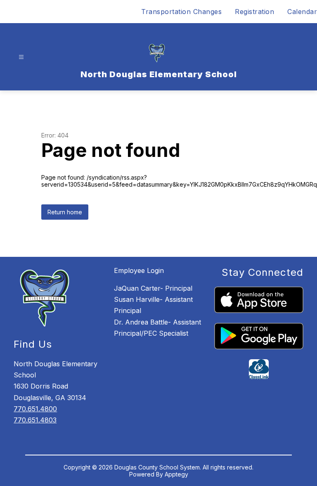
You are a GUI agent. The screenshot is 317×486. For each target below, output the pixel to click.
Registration (254, 11)
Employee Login (139, 270)
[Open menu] (21, 57)
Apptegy (176, 474)
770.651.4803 (35, 420)
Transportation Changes (181, 11)
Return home (64, 212)
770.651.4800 (35, 409)
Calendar (302, 11)
